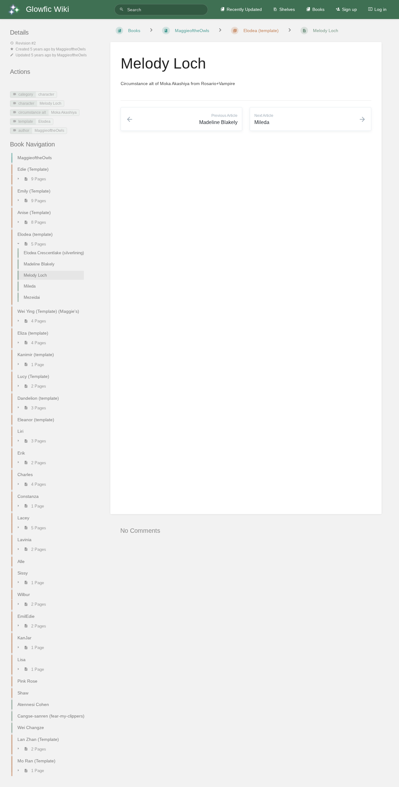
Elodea (44, 121)
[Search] (122, 9)
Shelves (287, 9)
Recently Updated (244, 9)
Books (318, 9)
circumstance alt (32, 112)
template (25, 121)
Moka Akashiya (64, 112)
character (46, 94)
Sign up (349, 9)
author (23, 130)
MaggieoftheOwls (49, 130)
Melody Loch (50, 103)
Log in (380, 9)
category (25, 94)
